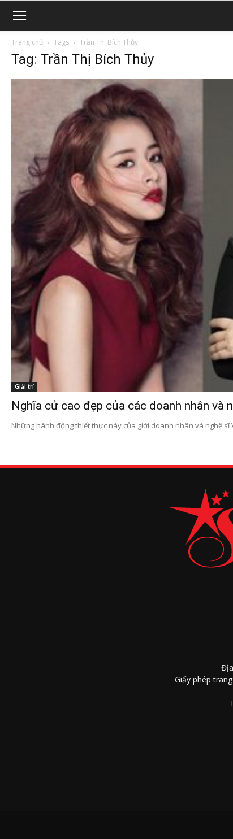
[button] (19, 16)
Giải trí (24, 386)
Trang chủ (27, 42)
